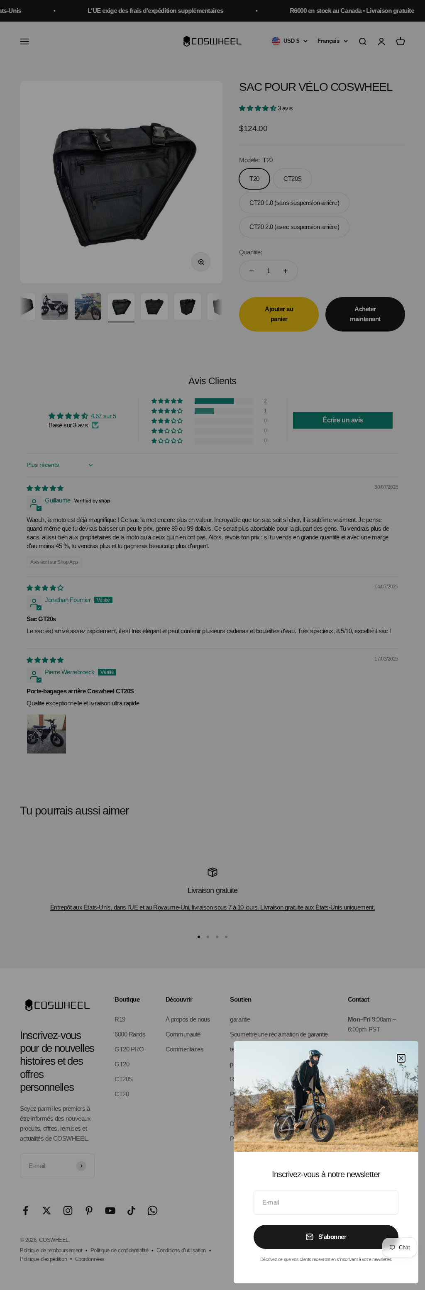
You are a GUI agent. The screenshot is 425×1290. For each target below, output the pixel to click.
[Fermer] (401, 1058)
